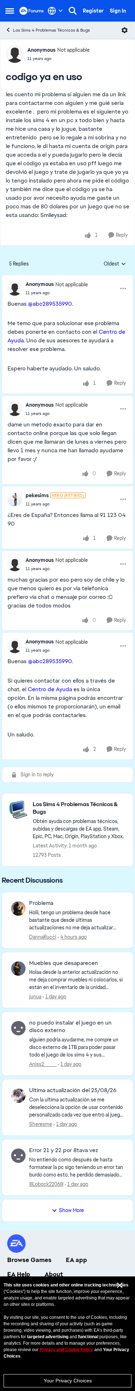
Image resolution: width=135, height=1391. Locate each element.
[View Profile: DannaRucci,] (18, 908)
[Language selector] (55, 11)
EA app (76, 1260)
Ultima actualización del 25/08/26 (72, 1090)
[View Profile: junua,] (18, 968)
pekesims (37, 495)
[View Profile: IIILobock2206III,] (18, 1156)
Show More (71, 1210)
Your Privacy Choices (68, 1380)
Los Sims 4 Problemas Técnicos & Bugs (51, 30)
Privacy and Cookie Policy (66, 1349)
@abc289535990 (50, 304)
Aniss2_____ (43, 1064)
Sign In (118, 11)
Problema (41, 903)
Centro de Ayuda (50, 689)
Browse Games (29, 1260)
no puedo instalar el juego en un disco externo (70, 1026)
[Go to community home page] (31, 11)
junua (35, 996)
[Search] (72, 10)
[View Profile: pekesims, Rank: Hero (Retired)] (15, 499)
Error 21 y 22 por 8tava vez (63, 1150)
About (54, 1274)
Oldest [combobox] (115, 264)
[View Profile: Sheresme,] (18, 1096)
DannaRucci (42, 937)
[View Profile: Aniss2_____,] (18, 1028)
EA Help (18, 1274)
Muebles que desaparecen (63, 963)
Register (93, 11)
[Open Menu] (125, 30)
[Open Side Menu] (10, 10)
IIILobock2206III (46, 1184)
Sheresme (40, 1124)
